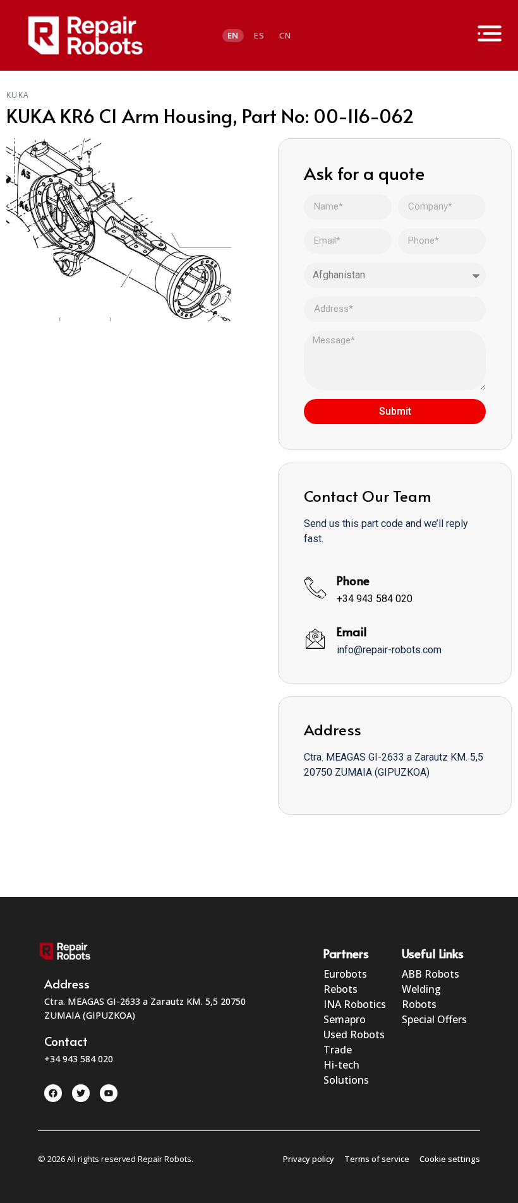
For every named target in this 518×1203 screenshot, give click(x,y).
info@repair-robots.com (389, 650)
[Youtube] (108, 1093)
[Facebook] (53, 1093)
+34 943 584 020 (375, 599)
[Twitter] (81, 1093)
